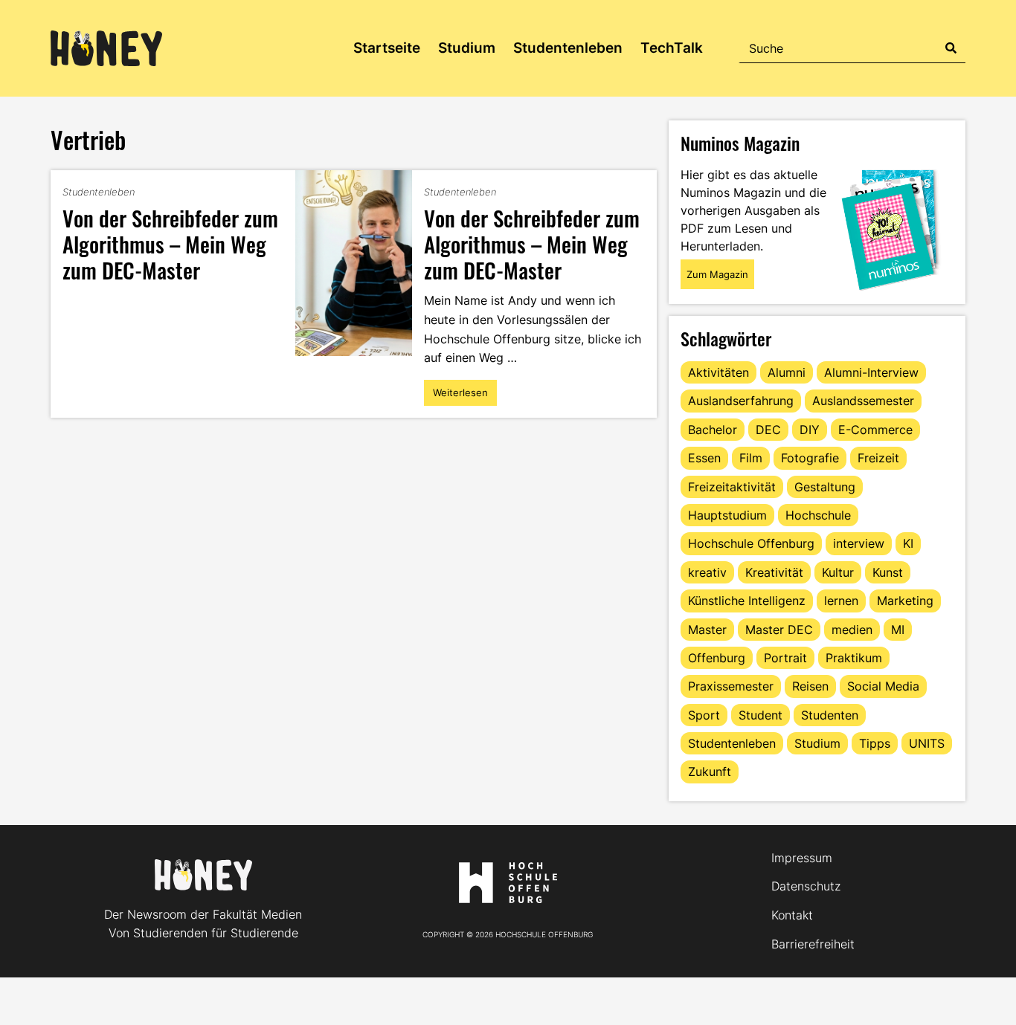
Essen (704, 457)
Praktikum (854, 657)
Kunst (887, 572)
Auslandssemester (863, 400)
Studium (466, 47)
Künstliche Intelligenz (747, 600)
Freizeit (878, 457)
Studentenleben (568, 47)
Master (707, 629)
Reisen (810, 686)
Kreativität (774, 572)
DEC (768, 429)
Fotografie (810, 457)
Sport (704, 715)
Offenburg (716, 657)
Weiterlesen (462, 396)
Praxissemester (731, 686)
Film (750, 457)
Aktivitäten (718, 372)
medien (852, 629)
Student (760, 715)
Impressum (801, 857)
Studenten (829, 715)
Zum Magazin (717, 274)
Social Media (883, 686)
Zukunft (709, 771)
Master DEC (779, 629)
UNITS (927, 743)
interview (858, 543)
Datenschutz (805, 886)
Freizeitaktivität (732, 486)
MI (897, 629)
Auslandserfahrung (741, 400)
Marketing (905, 600)
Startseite (386, 47)
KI (908, 543)
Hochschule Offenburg (751, 543)
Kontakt (792, 915)
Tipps (874, 743)
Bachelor (712, 429)
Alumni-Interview (871, 372)
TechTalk (671, 47)
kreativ (707, 572)
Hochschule (818, 515)
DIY (810, 429)
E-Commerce (875, 429)
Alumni (787, 372)
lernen (841, 600)
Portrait (785, 657)
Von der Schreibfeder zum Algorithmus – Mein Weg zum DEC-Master (170, 243)
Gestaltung (824, 486)
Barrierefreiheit (813, 944)
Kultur (838, 572)
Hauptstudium (727, 515)
